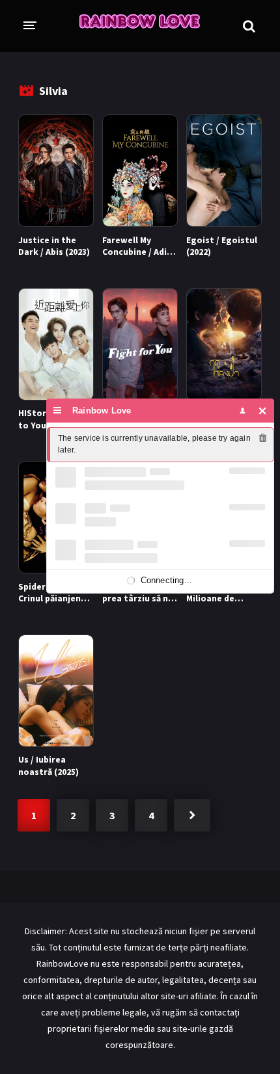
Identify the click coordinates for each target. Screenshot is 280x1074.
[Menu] (57, 411)
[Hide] (262, 411)
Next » (192, 815)
